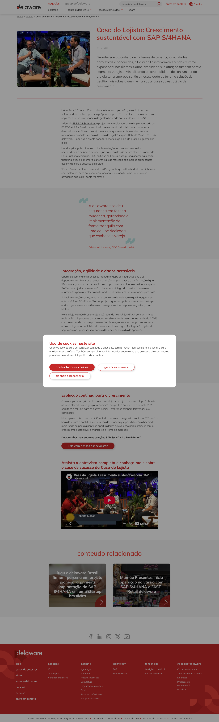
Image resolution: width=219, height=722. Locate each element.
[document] (109, 361)
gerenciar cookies (116, 367)
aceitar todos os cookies (72, 367)
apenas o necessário (70, 376)
